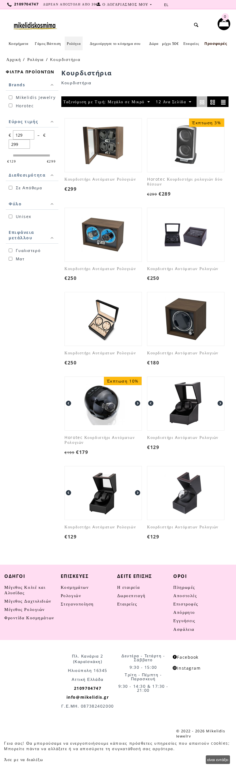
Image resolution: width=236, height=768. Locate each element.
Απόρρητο (184, 612)
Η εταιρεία (128, 587)
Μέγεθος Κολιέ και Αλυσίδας (25, 589)
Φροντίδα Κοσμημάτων (29, 617)
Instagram (189, 668)
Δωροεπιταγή (131, 595)
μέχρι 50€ (170, 43)
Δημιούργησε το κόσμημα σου (115, 43)
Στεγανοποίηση (77, 604)
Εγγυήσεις (184, 620)
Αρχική (13, 59)
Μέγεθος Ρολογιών (24, 609)
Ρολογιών (71, 595)
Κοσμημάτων (75, 587)
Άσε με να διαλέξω (23, 759)
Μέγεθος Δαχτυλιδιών (28, 601)
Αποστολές (185, 595)
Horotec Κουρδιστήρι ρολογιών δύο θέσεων (184, 182)
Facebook (187, 657)
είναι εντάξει (217, 759)
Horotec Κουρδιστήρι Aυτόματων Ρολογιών (99, 440)
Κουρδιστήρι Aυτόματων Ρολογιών (100, 179)
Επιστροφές (185, 604)
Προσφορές (215, 43)
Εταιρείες (191, 43)
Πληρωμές (184, 587)
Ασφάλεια (183, 629)
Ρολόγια (35, 59)
